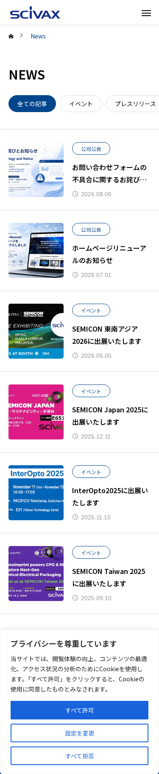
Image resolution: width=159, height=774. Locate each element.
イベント (91, 310)
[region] (79, 701)
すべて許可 (79, 710)
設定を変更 (80, 733)
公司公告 (91, 148)
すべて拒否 (79, 756)
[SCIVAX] (36, 12)
